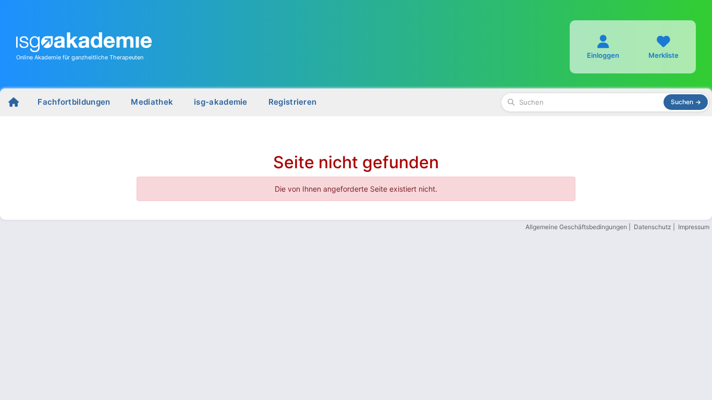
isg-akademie (221, 102)
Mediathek (152, 102)
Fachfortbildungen (74, 102)
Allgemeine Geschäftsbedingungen (576, 227)
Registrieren (292, 102)
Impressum (693, 227)
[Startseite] (13, 102)
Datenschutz (652, 227)
